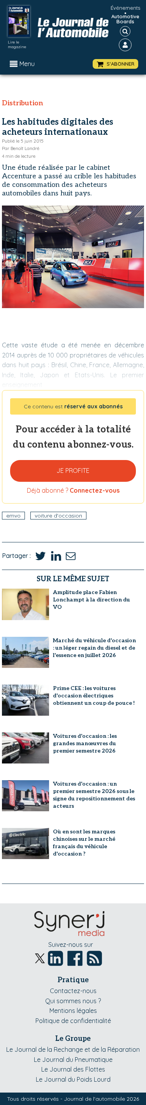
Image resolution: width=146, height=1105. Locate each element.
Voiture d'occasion (58, 515)
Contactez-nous (73, 991)
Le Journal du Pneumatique (73, 1059)
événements (125, 8)
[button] (115, 64)
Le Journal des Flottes (73, 1069)
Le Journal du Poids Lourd (73, 1079)
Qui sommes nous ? (73, 1001)
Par (20, 148)
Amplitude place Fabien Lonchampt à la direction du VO (91, 599)
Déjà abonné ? (73, 490)
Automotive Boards (125, 19)
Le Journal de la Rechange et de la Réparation (73, 1049)
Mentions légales (73, 1010)
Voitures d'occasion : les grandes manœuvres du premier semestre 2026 (85, 743)
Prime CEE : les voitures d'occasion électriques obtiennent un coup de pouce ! (94, 695)
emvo (13, 515)
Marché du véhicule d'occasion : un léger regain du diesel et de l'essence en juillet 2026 (94, 648)
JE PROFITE (73, 470)
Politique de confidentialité (73, 1021)
